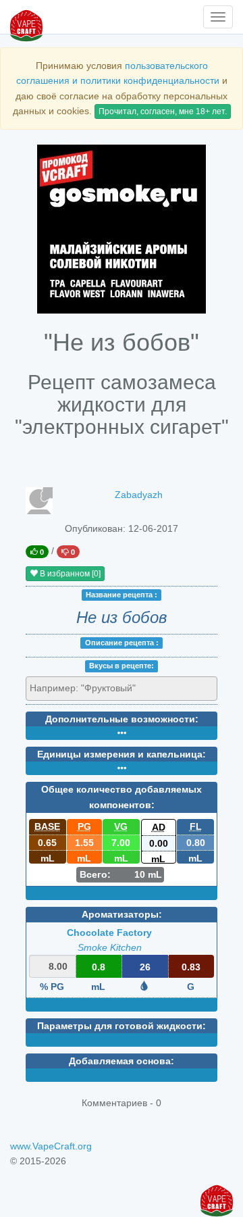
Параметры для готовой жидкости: (121, 1025)
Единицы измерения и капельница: (121, 754)
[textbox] (91, 687)
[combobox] (121, 688)
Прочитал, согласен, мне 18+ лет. (163, 111)
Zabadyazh (139, 494)
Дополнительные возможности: (121, 719)
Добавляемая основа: (121, 1060)
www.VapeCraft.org (51, 1146)
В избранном (69, 573)
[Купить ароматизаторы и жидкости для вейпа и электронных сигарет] (121, 229)
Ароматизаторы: (122, 914)
